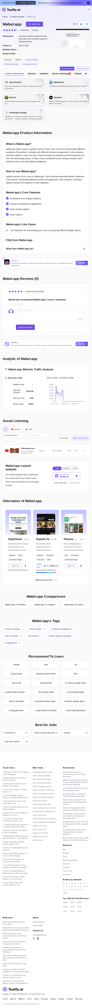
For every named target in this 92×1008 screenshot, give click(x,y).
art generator (16, 674)
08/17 (65, 911)
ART (76, 674)
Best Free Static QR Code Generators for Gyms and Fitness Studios (14, 935)
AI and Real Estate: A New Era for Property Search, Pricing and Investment (75, 832)
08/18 (80, 907)
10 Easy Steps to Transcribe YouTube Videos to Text (13, 883)
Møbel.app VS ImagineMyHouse (47, 605)
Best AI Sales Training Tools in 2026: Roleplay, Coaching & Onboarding (76, 839)
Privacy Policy (38, 925)
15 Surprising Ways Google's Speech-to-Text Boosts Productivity (15, 796)
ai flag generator (16, 710)
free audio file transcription (42, 779)
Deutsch (61, 999)
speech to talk (38, 840)
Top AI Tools (67, 871)
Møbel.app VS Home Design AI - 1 (76, 605)
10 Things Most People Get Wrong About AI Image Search (75, 789)
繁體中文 (22, 999)
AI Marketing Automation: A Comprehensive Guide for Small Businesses (74, 774)
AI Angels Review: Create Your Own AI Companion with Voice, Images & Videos (75, 824)
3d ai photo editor (46, 692)
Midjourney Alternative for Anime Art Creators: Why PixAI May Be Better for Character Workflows (75, 782)
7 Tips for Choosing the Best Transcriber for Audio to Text (13, 819)
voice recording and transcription (44, 822)
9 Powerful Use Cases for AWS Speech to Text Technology (14, 878)
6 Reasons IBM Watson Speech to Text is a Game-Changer (15, 854)
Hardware (66, 867)
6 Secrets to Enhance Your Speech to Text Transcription (15, 831)
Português (44, 999)
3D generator (46, 683)
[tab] (61, 73)
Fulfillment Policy (39, 922)
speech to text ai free (40, 836)
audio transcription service (42, 786)
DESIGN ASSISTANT (46, 674)
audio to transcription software (43, 797)
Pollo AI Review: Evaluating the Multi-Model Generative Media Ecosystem (16, 929)
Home (5, 17)
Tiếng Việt (78, 999)
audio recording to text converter (44, 818)
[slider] (10, 30)
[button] (63, 438)
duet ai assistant (16, 701)
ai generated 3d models (46, 710)
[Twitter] (34, 938)
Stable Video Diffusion (70, 860)
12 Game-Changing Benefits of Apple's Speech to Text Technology (15, 872)
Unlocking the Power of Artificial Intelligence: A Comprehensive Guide (16, 970)
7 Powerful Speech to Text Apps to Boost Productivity (15, 779)
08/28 (65, 902)
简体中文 (13, 999)
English (5, 999)
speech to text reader (40, 833)
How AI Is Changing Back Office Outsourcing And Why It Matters (74, 809)
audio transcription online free (43, 790)
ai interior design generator (76, 701)
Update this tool (82, 68)
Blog (64, 849)
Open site (15, 566)
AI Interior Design (17, 17)
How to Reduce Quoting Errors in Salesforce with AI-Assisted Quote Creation (75, 802)
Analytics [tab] (43, 73)
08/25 (65, 907)
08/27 (72, 902)
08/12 (80, 911)
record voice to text (39, 815)
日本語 (36, 999)
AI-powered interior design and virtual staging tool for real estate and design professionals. (43, 547)
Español (53, 999)
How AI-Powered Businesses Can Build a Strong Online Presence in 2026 (15, 957)
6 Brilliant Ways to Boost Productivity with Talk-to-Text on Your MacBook (15, 837)
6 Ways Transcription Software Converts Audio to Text (13, 843)
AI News (66, 853)
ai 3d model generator (75, 710)
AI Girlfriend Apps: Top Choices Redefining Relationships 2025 (74, 795)
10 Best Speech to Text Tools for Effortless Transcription (14, 785)
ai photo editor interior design (17, 692)
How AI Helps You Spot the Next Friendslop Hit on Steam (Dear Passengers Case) (74, 815)
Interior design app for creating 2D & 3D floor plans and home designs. (74, 547)
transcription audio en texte (42, 772)
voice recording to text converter (44, 808)
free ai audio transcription (42, 783)
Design (16, 664)
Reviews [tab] (32, 73)
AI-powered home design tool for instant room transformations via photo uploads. (18, 547)
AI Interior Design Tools (75, 683)
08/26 (80, 902)
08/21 (72, 907)
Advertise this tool (67, 68)
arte (46, 664)
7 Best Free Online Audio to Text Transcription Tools (14, 802)
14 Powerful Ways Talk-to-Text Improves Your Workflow (13, 860)
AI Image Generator (30, 64)
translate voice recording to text (44, 811)
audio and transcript (40, 801)
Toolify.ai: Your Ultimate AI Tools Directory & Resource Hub (14, 976)
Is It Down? (67, 874)
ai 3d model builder (75, 692)
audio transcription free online (43, 793)
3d (75, 664)
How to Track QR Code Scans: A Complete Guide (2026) (14, 942)
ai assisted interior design (46, 701)
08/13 (72, 911)
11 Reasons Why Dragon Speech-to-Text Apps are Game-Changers (16, 825)
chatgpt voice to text (40, 826)
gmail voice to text (39, 829)
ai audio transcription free (42, 804)
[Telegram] (38, 938)
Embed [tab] (78, 73)
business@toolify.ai (39, 935)
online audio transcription (42, 775)
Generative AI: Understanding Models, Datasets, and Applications (15, 982)
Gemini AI (66, 864)
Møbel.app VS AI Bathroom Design (17, 605)
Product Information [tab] (14, 73)
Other (65, 893)
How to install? (75, 483)
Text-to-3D (16, 683)
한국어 (29, 999)
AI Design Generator (11, 64)
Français (70, 999)
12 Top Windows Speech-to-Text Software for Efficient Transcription (15, 866)
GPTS (65, 856)
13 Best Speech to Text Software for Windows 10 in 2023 (15, 814)
